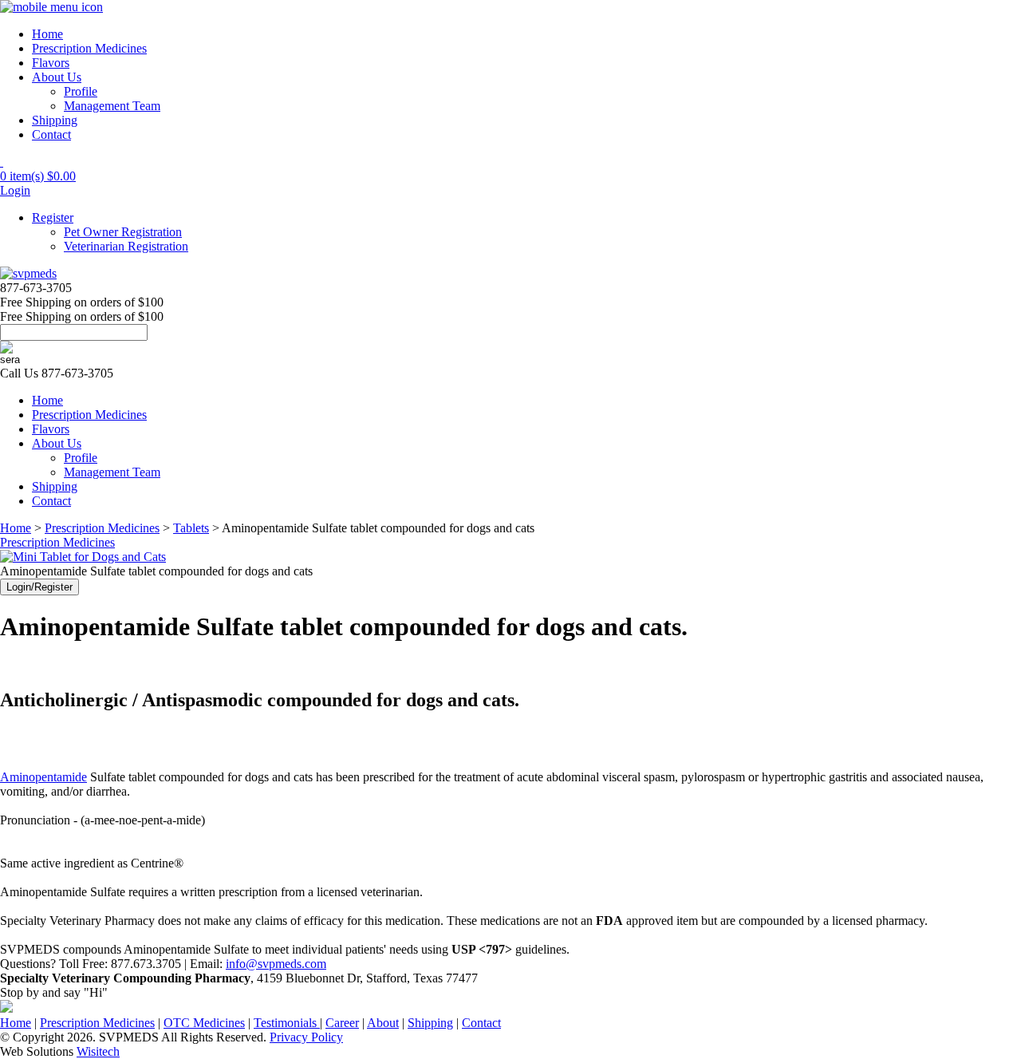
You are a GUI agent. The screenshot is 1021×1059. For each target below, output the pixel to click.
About (383, 1022)
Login (15, 190)
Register (52, 217)
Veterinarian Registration (126, 246)
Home (47, 34)
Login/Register (39, 587)
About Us (56, 77)
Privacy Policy (306, 1037)
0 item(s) (38, 176)
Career (342, 1022)
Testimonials (287, 1022)
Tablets (191, 528)
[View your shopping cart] (1, 161)
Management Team (112, 106)
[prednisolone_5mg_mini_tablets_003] (83, 556)
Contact (51, 134)
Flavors (50, 62)
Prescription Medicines (89, 48)
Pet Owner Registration (123, 232)
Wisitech (98, 1051)
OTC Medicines (204, 1022)
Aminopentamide (43, 777)
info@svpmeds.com (276, 963)
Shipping (54, 120)
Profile (80, 91)
